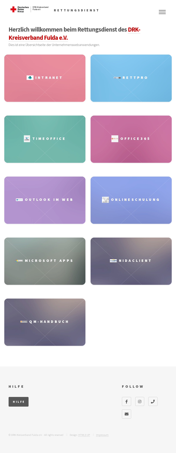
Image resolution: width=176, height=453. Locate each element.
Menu (162, 12)
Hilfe (19, 401)
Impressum (102, 434)
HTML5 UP (84, 434)
